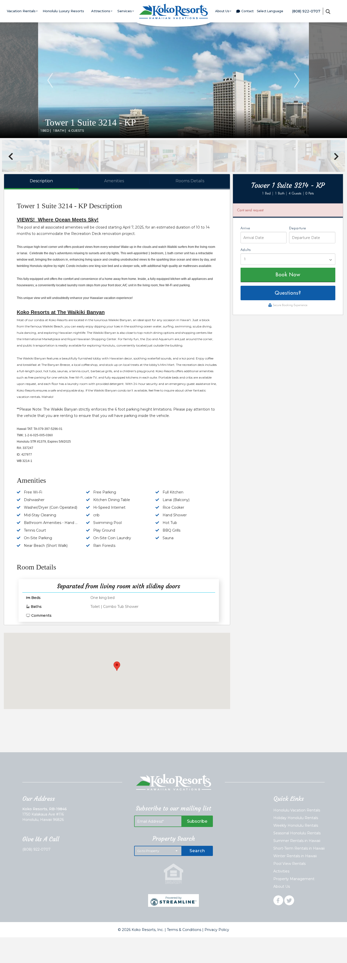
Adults (246, 250)
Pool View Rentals (289, 863)
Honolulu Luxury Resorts (63, 11)
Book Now (288, 275)
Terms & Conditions (184, 929)
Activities (281, 871)
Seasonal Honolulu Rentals (297, 833)
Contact (247, 11)
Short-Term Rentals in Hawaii (299, 848)
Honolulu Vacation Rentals (296, 810)
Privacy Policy (216, 929)
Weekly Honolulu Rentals (295, 825)
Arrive (245, 228)
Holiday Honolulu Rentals (295, 818)
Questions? (288, 293)
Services (124, 11)
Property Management (293, 879)
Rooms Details (190, 180)
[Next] (297, 80)
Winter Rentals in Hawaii (295, 856)
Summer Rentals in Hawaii (296, 840)
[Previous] (50, 80)
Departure (297, 228)
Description (41, 180)
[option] (173, 80)
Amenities (114, 180)
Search (197, 850)
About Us (222, 11)
